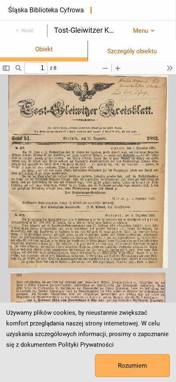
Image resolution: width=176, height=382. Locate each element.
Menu (140, 30)
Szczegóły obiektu (132, 51)
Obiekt (44, 49)
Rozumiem (132, 365)
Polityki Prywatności (86, 344)
